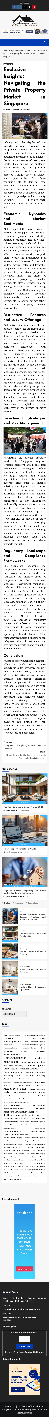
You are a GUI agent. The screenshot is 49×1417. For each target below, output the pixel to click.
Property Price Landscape (12, 1105)
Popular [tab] (19, 903)
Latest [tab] (7, 903)
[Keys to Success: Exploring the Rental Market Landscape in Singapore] (24, 872)
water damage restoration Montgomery (16, 1176)
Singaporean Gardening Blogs (35, 1144)
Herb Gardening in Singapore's (13, 1054)
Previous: (25, 745)
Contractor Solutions (29, 1048)
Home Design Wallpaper (12, 50)
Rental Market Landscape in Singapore (32, 1122)
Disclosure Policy (26, 1406)
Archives (6, 1008)
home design (11, 1061)
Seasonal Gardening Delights (13, 1137)
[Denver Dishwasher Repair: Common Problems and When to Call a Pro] (10, 915)
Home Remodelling (10, 1079)
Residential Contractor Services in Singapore (18, 1125)
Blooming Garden (12, 1041)
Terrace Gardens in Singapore (13, 1163)
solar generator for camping (36, 1153)
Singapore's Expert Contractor (35, 1141)
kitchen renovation (15, 1088)
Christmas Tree (8, 1045)
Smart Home (8, 1153)
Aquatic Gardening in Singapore (35, 1035)
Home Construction (15, 1057)
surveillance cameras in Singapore (14, 1160)
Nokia (30, 1092)
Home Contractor (25, 984)
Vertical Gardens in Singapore (35, 1166)
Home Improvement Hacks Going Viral (32, 970)
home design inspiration (33, 1062)
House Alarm (8, 1085)
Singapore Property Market (36, 1147)
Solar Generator (19, 1153)
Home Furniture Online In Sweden (21, 1068)
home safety (7, 1082)
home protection (25, 1075)
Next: (26, 755)
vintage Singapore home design (35, 1169)
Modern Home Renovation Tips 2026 (32, 988)
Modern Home (11, 1092)
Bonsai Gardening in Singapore (35, 1041)
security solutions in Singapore (35, 1137)
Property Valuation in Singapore (14, 1109)
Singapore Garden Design (12, 1147)
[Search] (44, 42)
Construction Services (10, 1048)
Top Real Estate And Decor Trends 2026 (23, 807)
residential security (10, 1128)
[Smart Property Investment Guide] (24, 830)
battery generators (39, 1038)
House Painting (40, 1085)
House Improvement (23, 1085)
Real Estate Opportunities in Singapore (23, 1115)
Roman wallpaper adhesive (12, 1131)
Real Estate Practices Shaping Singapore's (17, 1118)
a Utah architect (8, 1038)
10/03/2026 (24, 810)
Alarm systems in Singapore (12, 1035)
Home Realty (41, 1076)
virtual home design (10, 1173)
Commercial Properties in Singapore (33, 1045)
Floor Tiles (23, 1051)
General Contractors (38, 1051)
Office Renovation (39, 1092)
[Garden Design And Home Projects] (10, 951)
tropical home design (38, 1163)
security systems (9, 1141)
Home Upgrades (40, 1082)
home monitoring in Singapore (35, 1072)
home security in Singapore (23, 1082)
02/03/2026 (24, 852)
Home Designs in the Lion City (13, 1066)
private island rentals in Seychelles (15, 1099)
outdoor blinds (8, 1096)
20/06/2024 (24, 897)
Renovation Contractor (11, 1122)
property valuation (39, 1105)
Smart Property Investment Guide (20, 848)
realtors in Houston (38, 1118)
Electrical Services (9, 1051)
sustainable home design (37, 1160)
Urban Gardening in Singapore (13, 1166)
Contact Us (10, 1406)
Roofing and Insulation (37, 1131)
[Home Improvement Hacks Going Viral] (10, 969)
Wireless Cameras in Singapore (13, 1179)
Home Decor (39, 1058)
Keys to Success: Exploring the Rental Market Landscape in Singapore (25, 892)
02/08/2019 (26, 110)
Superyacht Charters (38, 1157)
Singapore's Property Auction (13, 1144)
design (43, 1048)
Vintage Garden (18, 1169)
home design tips (36, 1065)
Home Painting (8, 1076)
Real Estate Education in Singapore (21, 1111)
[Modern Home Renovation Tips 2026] (10, 987)
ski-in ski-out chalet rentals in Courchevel (16, 1150)
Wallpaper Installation (38, 1173)
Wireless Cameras (39, 1176)
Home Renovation (24, 1079)
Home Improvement (26, 912)
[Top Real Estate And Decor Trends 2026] (24, 788)
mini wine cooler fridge (37, 1089)
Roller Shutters (40, 1128)
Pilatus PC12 (41, 1096)
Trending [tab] (32, 903)
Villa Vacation (8, 1169)
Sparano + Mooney (10, 1157)
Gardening (23, 948)
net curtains (22, 1092)
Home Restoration (39, 1079)
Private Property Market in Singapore (16, 1102)
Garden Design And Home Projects (32, 952)
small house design (39, 1150)
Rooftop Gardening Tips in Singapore (16, 1134)
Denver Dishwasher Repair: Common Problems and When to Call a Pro (32, 917)
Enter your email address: (24, 1342)
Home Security (24, 966)
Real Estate (32, 50)
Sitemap (40, 1406)
